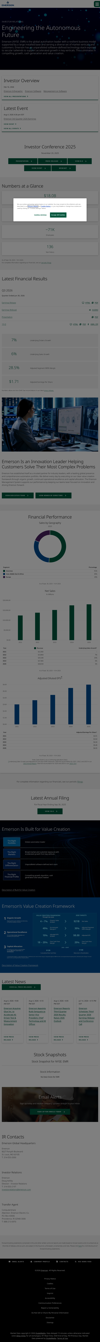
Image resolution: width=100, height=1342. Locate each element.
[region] (50, 209)
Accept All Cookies (58, 215)
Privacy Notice (33, 206)
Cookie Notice (46, 206)
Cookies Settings (40, 215)
